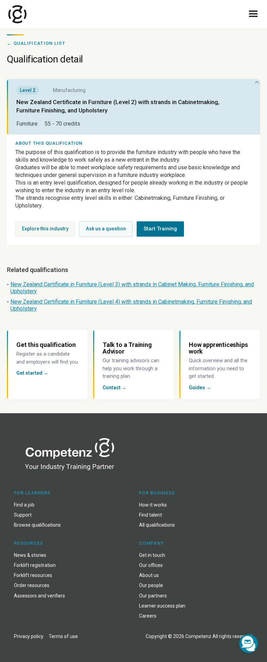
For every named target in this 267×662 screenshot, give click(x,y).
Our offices (151, 565)
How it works (153, 505)
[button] (253, 14)
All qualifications (157, 525)
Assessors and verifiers (39, 596)
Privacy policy (28, 636)
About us (149, 575)
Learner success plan (162, 606)
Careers (147, 616)
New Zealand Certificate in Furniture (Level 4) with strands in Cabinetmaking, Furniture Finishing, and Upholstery (131, 305)
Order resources (31, 585)
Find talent (150, 515)
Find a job (24, 505)
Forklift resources (33, 575)
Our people (151, 585)
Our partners (153, 596)
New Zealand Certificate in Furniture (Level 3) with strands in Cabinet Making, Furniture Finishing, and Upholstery (132, 288)
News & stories (30, 555)
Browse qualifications (37, 525)
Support (23, 515)
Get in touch (152, 555)
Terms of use (63, 636)
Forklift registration (35, 565)
